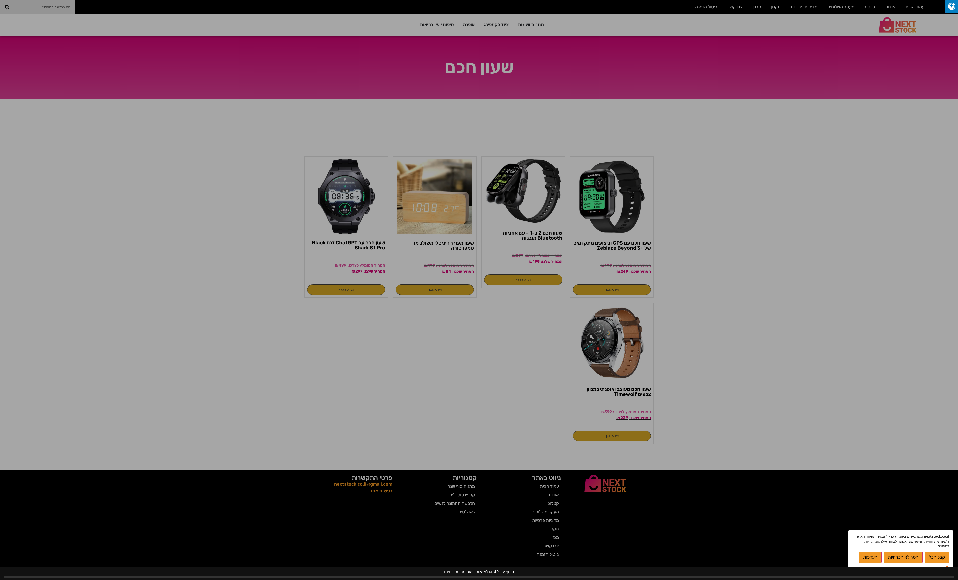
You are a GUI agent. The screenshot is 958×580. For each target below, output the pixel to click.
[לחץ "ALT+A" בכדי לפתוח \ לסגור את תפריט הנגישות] (951, 6)
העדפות (870, 557)
